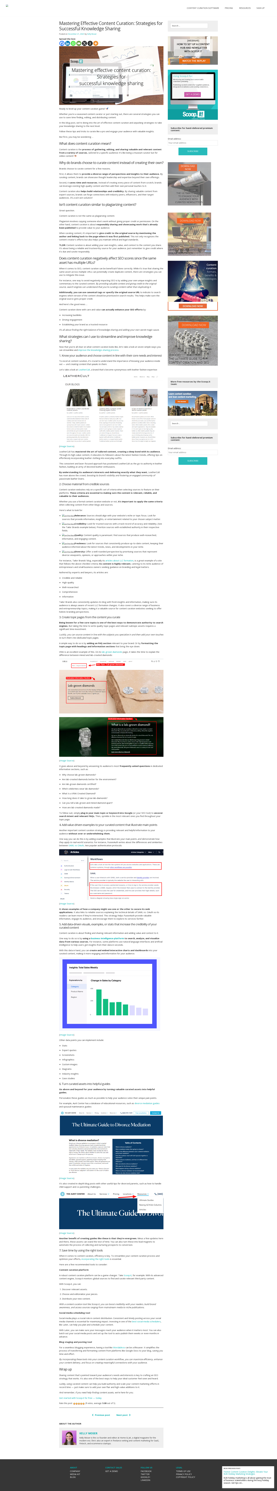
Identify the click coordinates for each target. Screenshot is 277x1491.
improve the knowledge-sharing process (98, 350)
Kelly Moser (92, 34)
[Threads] (90, 43)
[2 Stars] (76, 1403)
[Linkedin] (67, 43)
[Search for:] (189, 25)
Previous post (102, 1415)
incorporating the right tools (95, 1259)
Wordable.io (119, 1347)
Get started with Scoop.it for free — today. (80, 1397)
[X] (84, 43)
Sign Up (261, 8)
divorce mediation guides (147, 1103)
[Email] (78, 43)
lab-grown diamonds (112, 651)
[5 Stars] (83, 1403)
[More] (95, 43)
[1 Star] (74, 1403)
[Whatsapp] (73, 43)
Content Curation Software (203, 8)
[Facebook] (61, 43)
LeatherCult (84, 369)
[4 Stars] (81, 1403)
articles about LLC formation (119, 560)
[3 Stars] (79, 1403)
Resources (245, 8)
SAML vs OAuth (76, 845)
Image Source (67, 446)
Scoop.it (128, 1275)
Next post (122, 1415)
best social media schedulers (146, 1321)
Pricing (229, 8)
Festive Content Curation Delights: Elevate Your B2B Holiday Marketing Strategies (246, 1472)
